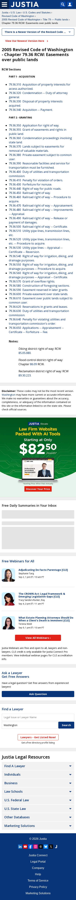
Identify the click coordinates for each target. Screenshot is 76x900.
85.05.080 (25, 353)
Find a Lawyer (12, 709)
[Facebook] (30, 846)
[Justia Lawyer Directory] (56, 846)
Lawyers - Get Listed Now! (38, 737)
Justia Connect (38, 855)
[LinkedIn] (20, 846)
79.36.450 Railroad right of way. (30, 193)
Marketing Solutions (19, 826)
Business (10, 783)
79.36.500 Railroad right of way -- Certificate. (38, 227)
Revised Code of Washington (18, 16)
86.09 (33, 364)
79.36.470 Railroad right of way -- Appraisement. (41, 205)
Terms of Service (38, 880)
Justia (5, 12)
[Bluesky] (46, 846)
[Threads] (41, 846)
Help (38, 874)
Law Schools (13, 791)
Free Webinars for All (18, 561)
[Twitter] (51, 846)
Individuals (12, 774)
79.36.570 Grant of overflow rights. (32, 281)
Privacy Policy (38, 886)
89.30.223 (25, 375)
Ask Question (38, 694)
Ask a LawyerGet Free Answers (15, 675)
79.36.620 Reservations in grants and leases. (38, 307)
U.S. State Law (15, 809)
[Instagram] (35, 846)
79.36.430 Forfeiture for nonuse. (30, 184)
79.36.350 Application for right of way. (34, 125)
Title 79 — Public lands (55, 19)
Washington (8, 394)
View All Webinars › (38, 637)
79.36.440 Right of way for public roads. (35, 189)
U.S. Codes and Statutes (37, 12)
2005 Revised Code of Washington (21, 19)
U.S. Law (16, 12)
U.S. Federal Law (16, 800)
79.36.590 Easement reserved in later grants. (38, 290)
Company (38, 867)
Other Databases (17, 817)
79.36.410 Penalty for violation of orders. (36, 180)
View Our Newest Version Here (25, 41)
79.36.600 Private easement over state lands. (38, 294)
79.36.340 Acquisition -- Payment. (31, 110)
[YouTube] (25, 846)
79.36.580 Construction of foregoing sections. (39, 286)
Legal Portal (38, 861)
